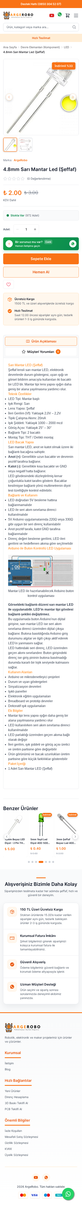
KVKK (8, 1149)
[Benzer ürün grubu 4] (41, 862)
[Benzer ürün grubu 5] (46, 862)
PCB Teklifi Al (13, 1109)
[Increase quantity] (35, 229)
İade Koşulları (13, 1130)
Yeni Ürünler (12, 1091)
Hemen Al (41, 272)
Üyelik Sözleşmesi (16, 1155)
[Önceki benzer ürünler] (7, 836)
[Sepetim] (67, 15)
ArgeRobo (20, 160)
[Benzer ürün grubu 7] (53, 862)
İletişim (9, 1063)
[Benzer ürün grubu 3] (36, 862)
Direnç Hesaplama (16, 1097)
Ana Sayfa (10, 47)
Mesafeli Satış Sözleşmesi (21, 1136)
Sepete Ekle (41, 259)
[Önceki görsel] (9, 97)
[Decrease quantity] (17, 229)
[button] (41, 97)
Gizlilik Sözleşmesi (16, 1142)
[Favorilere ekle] (8, 284)
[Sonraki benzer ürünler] (75, 836)
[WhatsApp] (59, 15)
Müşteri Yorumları (43, 352)
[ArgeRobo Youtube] (36, 1177)
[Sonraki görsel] (72, 97)
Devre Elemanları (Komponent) (40, 47)
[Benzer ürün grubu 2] (32, 862)
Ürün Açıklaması (43, 341)
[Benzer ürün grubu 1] (29, 862)
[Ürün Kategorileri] (76, 15)
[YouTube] (51, 15)
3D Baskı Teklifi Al (16, 1103)
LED (66, 47)
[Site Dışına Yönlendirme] (46, 1177)
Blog (8, 1069)
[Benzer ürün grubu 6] (50, 862)
